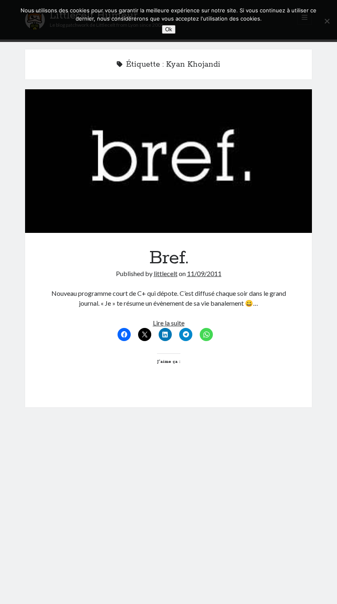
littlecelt (166, 273)
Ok (168, 29)
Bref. (168, 161)
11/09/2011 (204, 273)
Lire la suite (169, 323)
